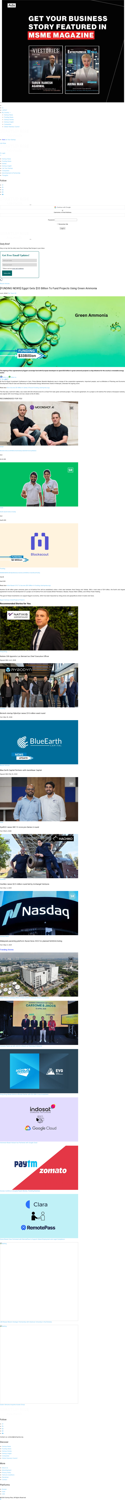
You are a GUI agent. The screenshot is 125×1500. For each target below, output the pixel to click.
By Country (6, 112)
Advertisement (6, 1470)
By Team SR (12, 293)
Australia (2, 879)
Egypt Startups (5, 600)
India (1, 507)
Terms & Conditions (8, 1475)
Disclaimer (5, 1477)
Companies (7, 124)
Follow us (5, 377)
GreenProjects (14, 600)
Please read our (13, 268)
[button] (62, 207)
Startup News (8, 115)
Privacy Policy (6, 1472)
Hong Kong (3, 651)
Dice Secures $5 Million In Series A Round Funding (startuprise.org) (28, 387)
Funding (2, 568)
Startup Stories (9, 119)
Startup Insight (9, 122)
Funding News (8, 117)
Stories (4, 163)
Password (51, 220)
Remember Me (63, 224)
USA (3, 1494)
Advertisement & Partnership (11, 173)
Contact (4, 1479)
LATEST (4, 110)
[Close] (1, 102)
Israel (1, 446)
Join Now (3, 143)
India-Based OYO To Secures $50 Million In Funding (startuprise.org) (29, 585)
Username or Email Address (62, 212)
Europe (4, 1489)
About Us (5, 1468)
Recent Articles (5, 283)
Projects (22, 600)
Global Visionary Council (11, 126)
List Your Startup (9, 139)
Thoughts (5, 175)
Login (3, 153)
